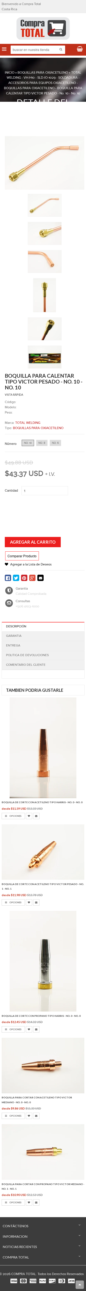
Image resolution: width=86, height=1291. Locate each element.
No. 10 (28, 443)
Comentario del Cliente (26, 665)
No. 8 (41, 443)
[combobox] (38, 50)
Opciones (15, 816)
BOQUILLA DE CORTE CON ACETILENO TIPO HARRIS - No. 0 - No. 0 (42, 802)
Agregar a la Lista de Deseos (31, 565)
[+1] (32, 578)
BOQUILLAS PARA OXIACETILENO (43, 73)
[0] (8, 578)
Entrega (13, 645)
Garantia (14, 636)
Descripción (16, 626)
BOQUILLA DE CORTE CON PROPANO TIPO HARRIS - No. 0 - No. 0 (41, 1015)
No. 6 (55, 443)
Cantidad (11, 491)
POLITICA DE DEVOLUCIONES (27, 655)
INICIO (9, 73)
